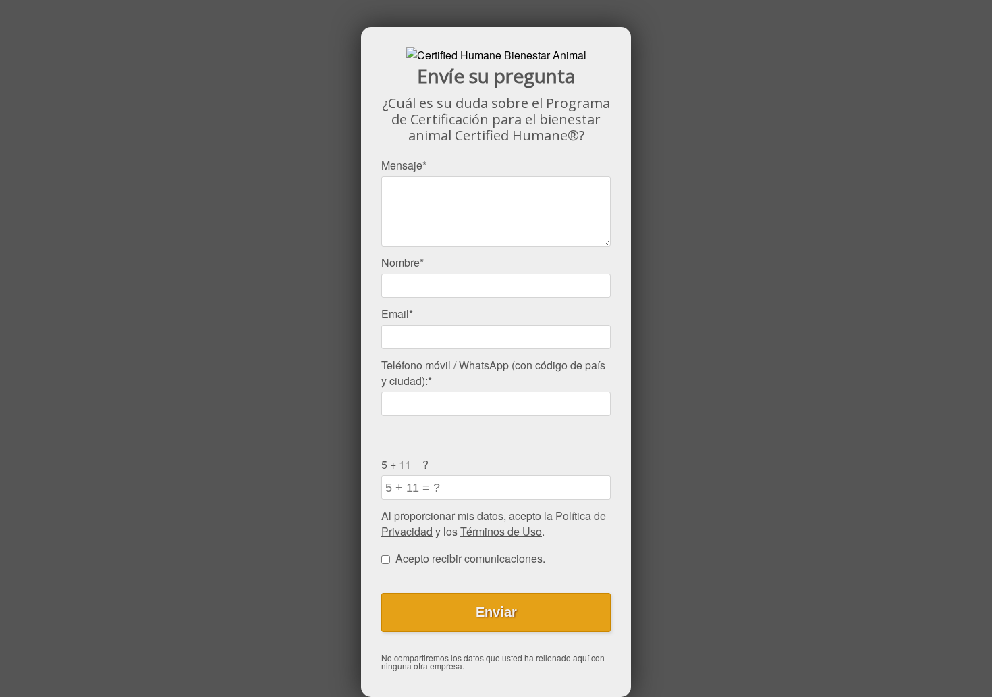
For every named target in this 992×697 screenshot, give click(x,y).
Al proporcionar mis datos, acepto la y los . (493, 523)
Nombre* (402, 262)
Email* (397, 313)
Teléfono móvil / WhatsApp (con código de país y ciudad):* (493, 372)
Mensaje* (403, 165)
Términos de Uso (501, 531)
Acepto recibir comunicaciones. (470, 558)
